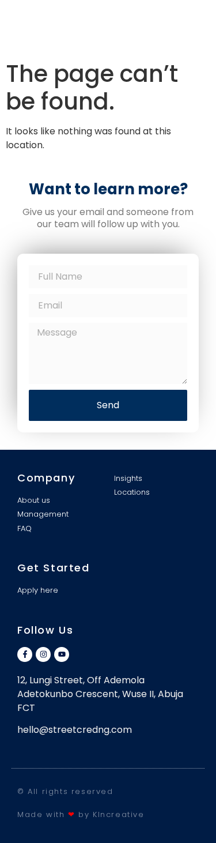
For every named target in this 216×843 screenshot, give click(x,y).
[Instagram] (43, 654)
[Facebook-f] (24, 654)
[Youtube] (61, 654)
